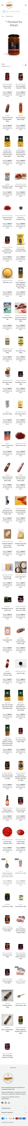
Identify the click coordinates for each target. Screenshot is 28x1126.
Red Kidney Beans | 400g (7, 383)
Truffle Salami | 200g (20, 873)
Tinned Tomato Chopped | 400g (7, 842)
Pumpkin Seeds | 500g (7, 351)
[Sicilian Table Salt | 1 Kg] (21, 567)
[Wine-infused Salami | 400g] (7, 1020)
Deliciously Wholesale (9, 1122)
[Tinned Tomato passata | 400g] (21, 832)
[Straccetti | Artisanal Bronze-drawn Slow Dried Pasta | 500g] (7, 695)
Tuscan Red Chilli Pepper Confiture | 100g (21, 956)
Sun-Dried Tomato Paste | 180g (20, 740)
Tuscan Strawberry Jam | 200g (7, 982)
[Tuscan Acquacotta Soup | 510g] (7, 919)
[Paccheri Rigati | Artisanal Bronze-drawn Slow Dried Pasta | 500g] (21, 141)
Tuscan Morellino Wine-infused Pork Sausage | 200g (21, 930)
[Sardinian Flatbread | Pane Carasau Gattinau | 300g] (7, 534)
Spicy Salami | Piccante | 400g (7, 674)
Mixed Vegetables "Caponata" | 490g (20, 87)
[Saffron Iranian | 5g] (21, 436)
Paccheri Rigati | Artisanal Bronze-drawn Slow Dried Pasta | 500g (20, 153)
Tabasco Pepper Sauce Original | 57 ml (7, 811)
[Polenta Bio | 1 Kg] (7, 273)
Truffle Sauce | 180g (7, 906)
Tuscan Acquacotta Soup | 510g (7, 929)
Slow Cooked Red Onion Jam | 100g (20, 609)
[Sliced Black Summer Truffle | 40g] (7, 599)
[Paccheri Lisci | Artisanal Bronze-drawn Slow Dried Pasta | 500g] (7, 141)
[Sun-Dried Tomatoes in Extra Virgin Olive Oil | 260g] (7, 765)
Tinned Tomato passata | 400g (21, 842)
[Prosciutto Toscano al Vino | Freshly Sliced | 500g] (21, 308)
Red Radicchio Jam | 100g (20, 383)
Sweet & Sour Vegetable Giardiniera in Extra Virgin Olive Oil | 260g (20, 777)
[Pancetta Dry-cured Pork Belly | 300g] (7, 176)
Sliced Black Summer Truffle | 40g (7, 609)
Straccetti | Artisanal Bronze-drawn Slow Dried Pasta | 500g (7, 706)
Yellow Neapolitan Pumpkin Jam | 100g (7, 1056)
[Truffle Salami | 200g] (21, 863)
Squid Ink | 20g (21, 673)
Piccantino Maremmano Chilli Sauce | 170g (7, 250)
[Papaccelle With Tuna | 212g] (21, 176)
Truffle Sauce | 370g (20, 906)
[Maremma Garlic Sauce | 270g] (7, 76)
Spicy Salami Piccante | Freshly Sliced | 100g (20, 641)
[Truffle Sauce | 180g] (7, 897)
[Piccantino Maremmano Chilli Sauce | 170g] (7, 239)
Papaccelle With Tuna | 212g (20, 187)
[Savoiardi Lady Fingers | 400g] (7, 567)
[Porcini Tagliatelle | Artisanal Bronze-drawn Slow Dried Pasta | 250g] (21, 273)
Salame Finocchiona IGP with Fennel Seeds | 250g (7, 478)
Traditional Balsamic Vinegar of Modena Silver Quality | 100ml (7, 874)
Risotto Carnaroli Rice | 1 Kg (7, 446)
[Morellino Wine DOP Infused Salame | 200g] (7, 108)
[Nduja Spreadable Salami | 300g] (21, 108)
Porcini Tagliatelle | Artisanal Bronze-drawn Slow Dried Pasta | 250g (21, 285)
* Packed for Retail (9, 16)
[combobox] (14, 11)
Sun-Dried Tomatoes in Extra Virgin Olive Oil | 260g (7, 776)
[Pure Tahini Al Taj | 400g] (21, 341)
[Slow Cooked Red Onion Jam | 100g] (21, 599)
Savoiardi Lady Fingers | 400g (7, 577)
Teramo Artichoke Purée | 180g (20, 811)
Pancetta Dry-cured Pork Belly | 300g (7, 187)
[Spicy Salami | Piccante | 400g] (7, 663)
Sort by (3, 64)
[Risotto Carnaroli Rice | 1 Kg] (7, 436)
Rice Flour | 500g (7, 414)
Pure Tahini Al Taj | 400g (20, 351)
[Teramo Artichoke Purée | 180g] (21, 800)
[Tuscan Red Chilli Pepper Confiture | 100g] (21, 945)
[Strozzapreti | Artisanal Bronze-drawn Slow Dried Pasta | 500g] (21, 695)
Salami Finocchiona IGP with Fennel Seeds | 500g (21, 478)
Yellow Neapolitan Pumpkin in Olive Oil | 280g (20, 1031)
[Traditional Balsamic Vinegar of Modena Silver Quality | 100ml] (7, 863)
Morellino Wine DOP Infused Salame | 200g (7, 119)
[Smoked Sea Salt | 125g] (7, 630)
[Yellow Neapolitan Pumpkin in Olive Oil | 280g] (21, 1020)
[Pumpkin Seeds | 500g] (7, 341)
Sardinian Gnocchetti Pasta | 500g (20, 544)
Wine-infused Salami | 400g (7, 1030)
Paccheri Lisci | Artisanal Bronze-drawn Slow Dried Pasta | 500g (7, 153)
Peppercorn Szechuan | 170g (20, 218)
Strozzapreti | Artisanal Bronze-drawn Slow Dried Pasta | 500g (20, 707)
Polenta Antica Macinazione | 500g (20, 250)
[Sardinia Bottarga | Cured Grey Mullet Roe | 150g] (21, 500)
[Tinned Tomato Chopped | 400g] (7, 832)
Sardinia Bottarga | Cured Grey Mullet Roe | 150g (21, 512)
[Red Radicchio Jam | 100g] (21, 372)
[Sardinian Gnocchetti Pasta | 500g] (21, 534)
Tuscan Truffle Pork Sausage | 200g (21, 982)
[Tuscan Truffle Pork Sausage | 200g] (21, 971)
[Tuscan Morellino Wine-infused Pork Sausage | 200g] (21, 919)
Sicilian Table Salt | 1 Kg (20, 577)
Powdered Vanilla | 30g (7, 318)
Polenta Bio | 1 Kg (7, 282)
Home (2, 16)
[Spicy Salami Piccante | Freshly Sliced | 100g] (21, 630)
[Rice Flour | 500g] (7, 404)
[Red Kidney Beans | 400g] (7, 372)
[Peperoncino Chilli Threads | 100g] (7, 208)
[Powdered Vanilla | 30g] (7, 308)
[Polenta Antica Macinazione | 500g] (21, 239)
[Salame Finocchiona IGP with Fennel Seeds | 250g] (7, 467)
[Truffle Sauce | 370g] (21, 897)
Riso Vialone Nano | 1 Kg (20, 414)
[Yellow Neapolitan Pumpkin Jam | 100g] (7, 1046)
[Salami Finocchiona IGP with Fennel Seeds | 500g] (21, 467)
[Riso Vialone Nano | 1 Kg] (21, 404)
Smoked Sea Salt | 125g (7, 640)
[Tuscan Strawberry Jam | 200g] (7, 971)
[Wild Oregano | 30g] (21, 995)
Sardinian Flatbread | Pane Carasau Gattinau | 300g (7, 545)
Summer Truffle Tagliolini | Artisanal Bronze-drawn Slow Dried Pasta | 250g (7, 742)
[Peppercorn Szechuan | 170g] (21, 208)
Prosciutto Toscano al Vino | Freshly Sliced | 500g (20, 319)
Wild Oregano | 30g (20, 1005)
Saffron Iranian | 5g (21, 445)
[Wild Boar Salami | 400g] (7, 995)
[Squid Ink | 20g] (21, 663)
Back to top (13, 1067)
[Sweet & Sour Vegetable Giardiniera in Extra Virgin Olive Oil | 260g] (21, 765)
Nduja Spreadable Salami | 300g (20, 118)
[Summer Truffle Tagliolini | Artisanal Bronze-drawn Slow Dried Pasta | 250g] (7, 730)
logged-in (9, 92)
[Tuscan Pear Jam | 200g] (7, 945)
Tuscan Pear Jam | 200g (7, 955)
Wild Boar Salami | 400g (7, 1006)
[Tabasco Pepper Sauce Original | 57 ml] (7, 800)
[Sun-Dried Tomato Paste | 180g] (21, 730)
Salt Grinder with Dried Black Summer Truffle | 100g (7, 512)
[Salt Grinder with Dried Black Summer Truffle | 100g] (7, 500)
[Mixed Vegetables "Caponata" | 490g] (21, 76)
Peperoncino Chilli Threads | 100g (7, 218)
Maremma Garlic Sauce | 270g (7, 87)
